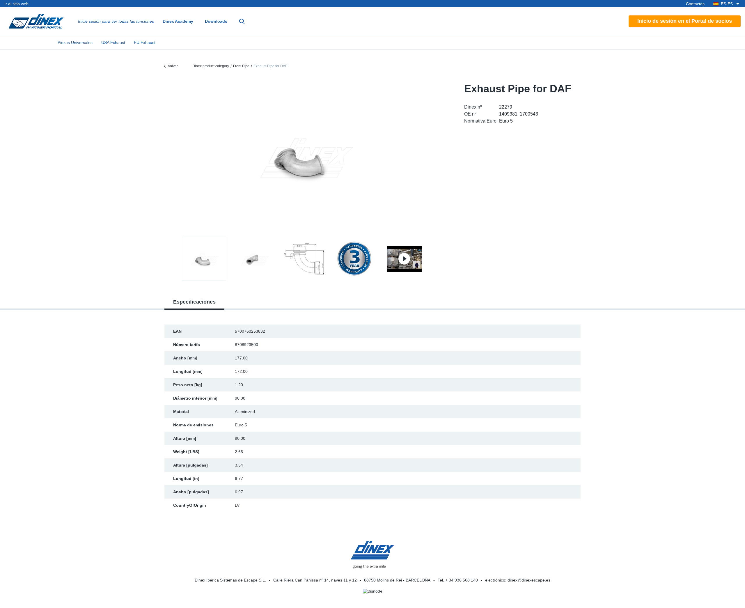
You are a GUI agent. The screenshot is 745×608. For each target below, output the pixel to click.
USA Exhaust (113, 42)
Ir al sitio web (16, 3)
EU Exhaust (144, 42)
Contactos (695, 3)
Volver (173, 66)
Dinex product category (210, 66)
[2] (304, 259)
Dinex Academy (178, 21)
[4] (404, 259)
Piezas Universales (75, 42)
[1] (254, 259)
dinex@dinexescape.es (529, 580)
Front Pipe (241, 66)
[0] (304, 155)
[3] (354, 259)
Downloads (216, 21)
